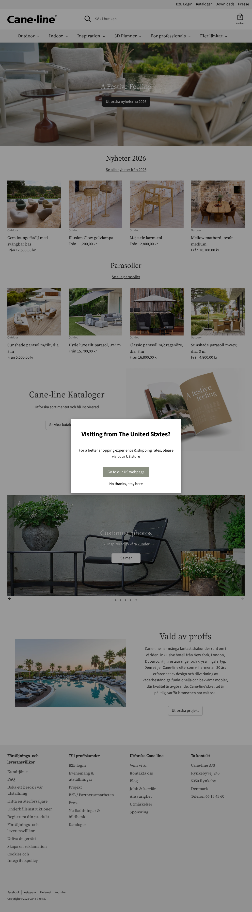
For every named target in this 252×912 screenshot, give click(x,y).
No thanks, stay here (126, 484)
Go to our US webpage (126, 472)
